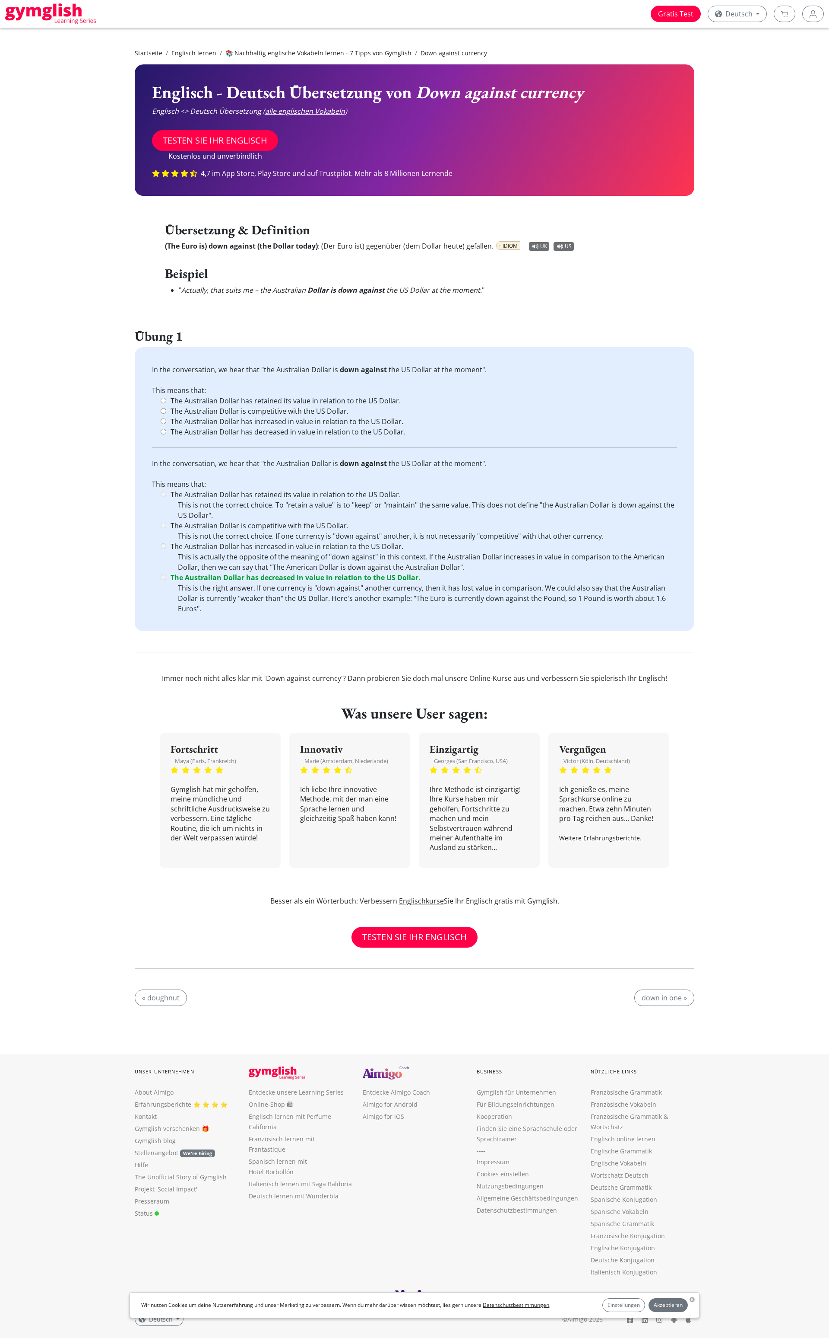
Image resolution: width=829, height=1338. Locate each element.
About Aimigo (154, 1092)
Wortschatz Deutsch (620, 1175)
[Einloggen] (813, 14)
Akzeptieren (668, 1305)
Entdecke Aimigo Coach (396, 1092)
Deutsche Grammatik (621, 1187)
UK (543, 246)
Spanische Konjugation (624, 1199)
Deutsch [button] (739, 14)
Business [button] (489, 1071)
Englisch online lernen (623, 1139)
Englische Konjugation (623, 1248)
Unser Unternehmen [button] (164, 1071)
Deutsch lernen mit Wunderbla (294, 1196)
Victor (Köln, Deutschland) (596, 761)
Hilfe (141, 1165)
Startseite (148, 53)
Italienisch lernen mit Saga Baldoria (300, 1184)
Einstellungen (624, 1305)
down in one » (664, 998)
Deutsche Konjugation (623, 1260)
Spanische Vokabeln (620, 1211)
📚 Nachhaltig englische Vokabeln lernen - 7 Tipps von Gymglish (318, 53)
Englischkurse (421, 901)
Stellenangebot (173, 1153)
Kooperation (494, 1116)
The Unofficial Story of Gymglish (181, 1177)
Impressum (493, 1162)
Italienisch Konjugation (624, 1272)
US (568, 246)
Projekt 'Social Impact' (166, 1189)
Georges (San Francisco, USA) (471, 761)
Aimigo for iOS (383, 1116)
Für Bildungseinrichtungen (515, 1104)
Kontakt (146, 1116)
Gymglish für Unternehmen (516, 1092)
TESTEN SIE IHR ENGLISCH (215, 140)
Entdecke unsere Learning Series (296, 1092)
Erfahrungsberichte (163, 1104)
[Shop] (784, 14)
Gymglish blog (155, 1141)
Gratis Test (675, 14)
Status (145, 1213)
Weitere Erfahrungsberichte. (600, 838)
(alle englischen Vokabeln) (305, 111)
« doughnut (161, 998)
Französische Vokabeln (623, 1104)
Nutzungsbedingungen (510, 1186)
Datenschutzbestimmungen (516, 1305)
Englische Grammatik (621, 1151)
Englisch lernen (193, 53)
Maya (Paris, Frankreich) (205, 761)
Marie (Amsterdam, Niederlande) (346, 761)
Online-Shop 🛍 (271, 1104)
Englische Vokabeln (618, 1163)
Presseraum (152, 1201)
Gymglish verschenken (167, 1128)
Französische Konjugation (628, 1236)
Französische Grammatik (626, 1092)
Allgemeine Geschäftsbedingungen (527, 1198)
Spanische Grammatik (622, 1224)
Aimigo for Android (390, 1104)
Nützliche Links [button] (614, 1071)
